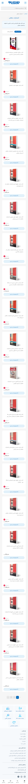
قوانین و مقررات (22, 739)
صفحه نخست (23, 734)
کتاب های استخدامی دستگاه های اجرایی (17, 756)
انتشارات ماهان (14, 18)
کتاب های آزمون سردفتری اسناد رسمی (18, 753)
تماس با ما (23, 744)
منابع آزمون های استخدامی (20, 758)
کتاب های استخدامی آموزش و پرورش (18, 751)
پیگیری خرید (23, 736)
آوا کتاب (25, 14)
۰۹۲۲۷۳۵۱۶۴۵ (21, 770)
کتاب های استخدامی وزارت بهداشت (18, 760)
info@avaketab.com (19, 772)
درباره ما (24, 741)
